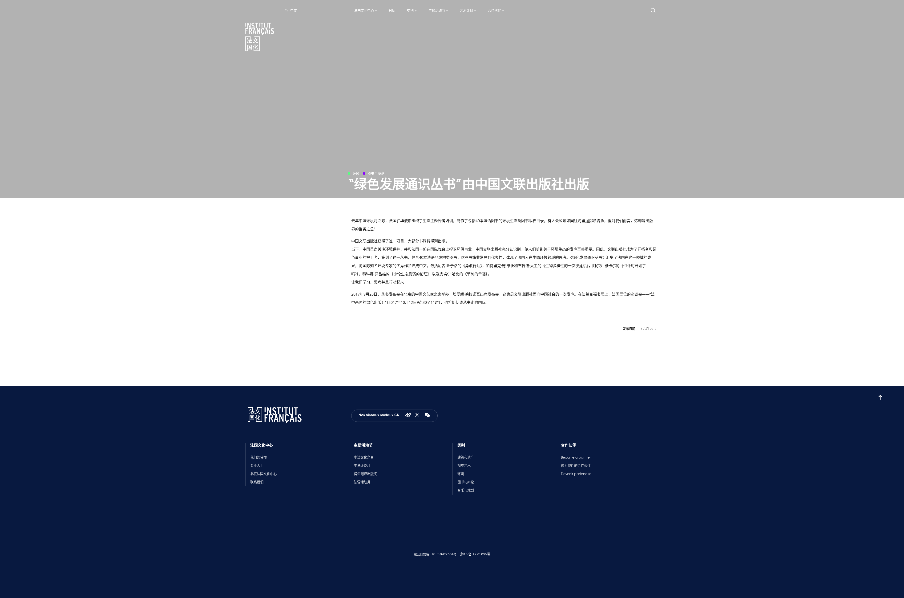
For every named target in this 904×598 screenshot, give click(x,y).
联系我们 (256, 482)
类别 (410, 10)
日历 (392, 10)
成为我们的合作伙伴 (576, 466)
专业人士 (256, 466)
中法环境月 (362, 466)
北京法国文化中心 (263, 474)
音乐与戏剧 (465, 490)
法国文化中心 (364, 10)
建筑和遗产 (465, 457)
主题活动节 (436, 10)
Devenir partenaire (576, 474)
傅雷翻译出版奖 (365, 474)
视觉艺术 (464, 466)
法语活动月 (362, 482)
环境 (460, 474)
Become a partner (576, 457)
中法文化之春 (364, 457)
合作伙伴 (494, 10)
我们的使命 (258, 457)
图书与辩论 (465, 482)
